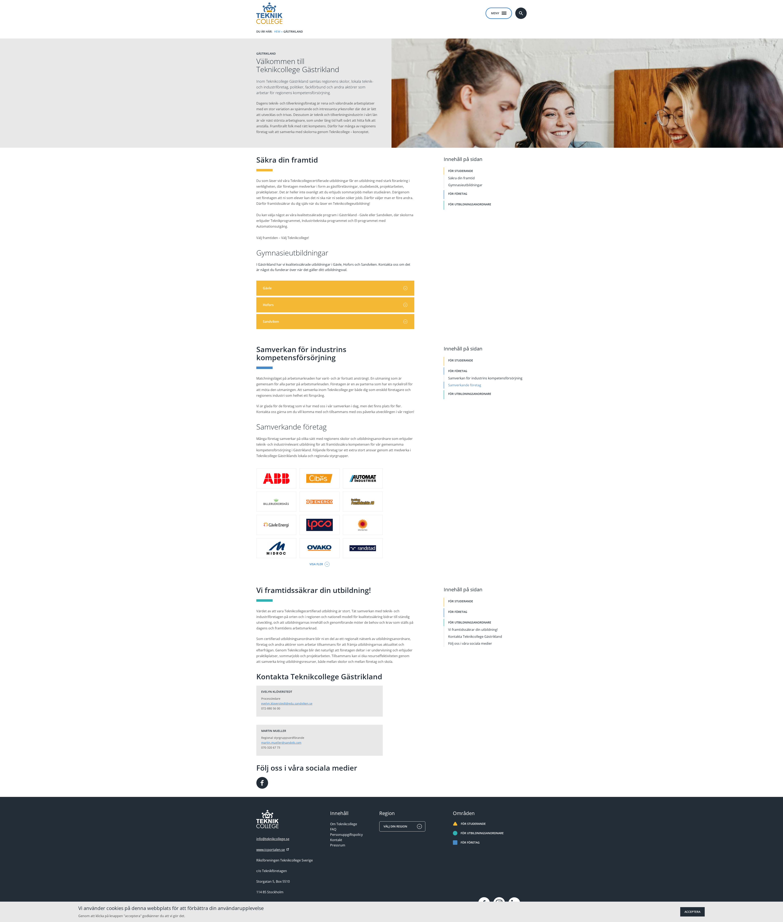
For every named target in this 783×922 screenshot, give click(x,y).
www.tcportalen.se (270, 849)
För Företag (457, 194)
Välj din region (395, 826)
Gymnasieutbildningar (465, 185)
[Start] (269, 13)
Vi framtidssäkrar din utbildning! (473, 629)
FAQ (333, 829)
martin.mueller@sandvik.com (281, 743)
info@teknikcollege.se (272, 839)
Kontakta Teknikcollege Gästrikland (475, 636)
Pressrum (337, 845)
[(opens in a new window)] (262, 783)
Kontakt (336, 840)
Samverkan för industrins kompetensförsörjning (485, 378)
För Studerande (460, 171)
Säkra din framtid (461, 178)
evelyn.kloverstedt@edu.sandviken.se (286, 703)
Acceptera (692, 912)
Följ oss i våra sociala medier (470, 643)
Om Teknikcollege (343, 824)
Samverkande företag (464, 385)
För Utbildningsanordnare (469, 204)
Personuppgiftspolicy (346, 834)
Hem (277, 31)
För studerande (473, 824)
